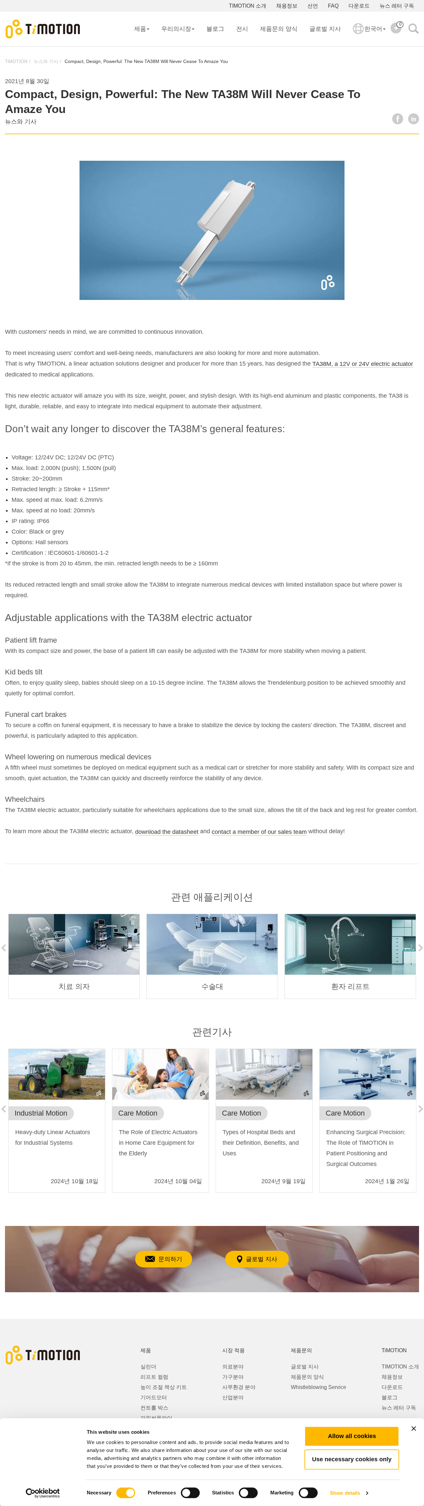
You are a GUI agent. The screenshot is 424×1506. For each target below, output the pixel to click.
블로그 (215, 29)
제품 (140, 29)
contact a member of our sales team (259, 832)
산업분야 (232, 1397)
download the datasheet (166, 832)
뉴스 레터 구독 (397, 6)
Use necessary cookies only (352, 1459)
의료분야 (232, 1366)
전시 (242, 29)
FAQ (333, 6)
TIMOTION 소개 (247, 6)
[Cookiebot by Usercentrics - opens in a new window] (43, 1493)
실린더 (148, 1366)
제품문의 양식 (278, 29)
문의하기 (170, 1259)
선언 (312, 6)
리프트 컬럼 (154, 1377)
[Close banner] (413, 1428)
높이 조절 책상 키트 (163, 1387)
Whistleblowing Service (318, 1387)
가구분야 (232, 1377)
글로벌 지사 (325, 29)
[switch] (190, 1492)
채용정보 (286, 6)
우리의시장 (176, 29)
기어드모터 (153, 1397)
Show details (345, 1493)
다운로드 (359, 6)
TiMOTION (16, 61)
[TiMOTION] (43, 29)
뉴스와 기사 (46, 61)
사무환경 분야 (238, 1387)
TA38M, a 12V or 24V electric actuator (362, 364)
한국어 (373, 29)
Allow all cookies (352, 1436)
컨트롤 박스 (154, 1408)
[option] (74, 956)
